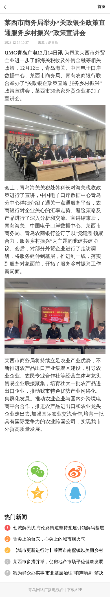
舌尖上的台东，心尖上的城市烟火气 (49, 539)
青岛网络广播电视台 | (47, 589)
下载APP (74, 589)
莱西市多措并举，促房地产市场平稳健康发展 (58, 561)
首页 (101, 6)
